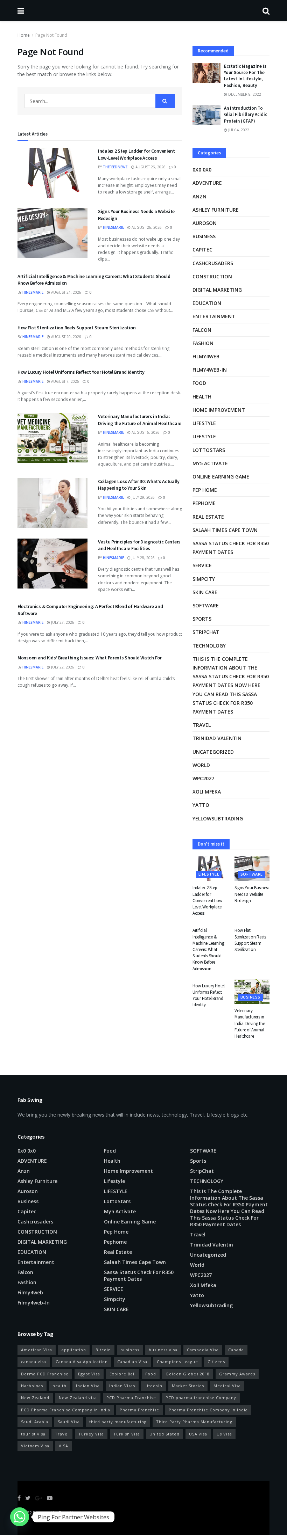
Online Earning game (220, 476)
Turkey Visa (91, 1434)
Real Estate (208, 516)
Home (24, 35)
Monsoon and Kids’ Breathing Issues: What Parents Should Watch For (90, 658)
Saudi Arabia (34, 1421)
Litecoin (153, 1385)
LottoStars (208, 450)
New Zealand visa (78, 1397)
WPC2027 (203, 778)
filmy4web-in (209, 369)
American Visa (36, 1349)
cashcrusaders (212, 263)
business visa (163, 1349)
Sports (201, 618)
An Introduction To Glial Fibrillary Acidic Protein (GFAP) (245, 114)
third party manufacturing (118, 1421)
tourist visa (33, 1434)
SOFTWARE (205, 605)
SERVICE (202, 565)
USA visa (198, 1434)
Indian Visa (88, 1385)
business (129, 1349)
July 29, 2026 (143, 497)
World (201, 765)
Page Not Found (51, 35)
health (59, 1385)
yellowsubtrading (217, 818)
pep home (204, 490)
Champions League (177, 1361)
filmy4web (205, 356)
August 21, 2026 (65, 292)
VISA (63, 1445)
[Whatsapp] (19, 1516)
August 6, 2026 (145, 432)
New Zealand (35, 1397)
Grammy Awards (237, 1373)
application (74, 1349)
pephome (204, 503)
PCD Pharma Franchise (131, 1397)
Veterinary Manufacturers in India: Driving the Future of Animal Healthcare (139, 419)
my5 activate (210, 463)
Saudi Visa (69, 1421)
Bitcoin (103, 1349)
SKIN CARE (204, 592)
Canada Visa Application (82, 1361)
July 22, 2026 (62, 667)
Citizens (216, 1361)
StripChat (205, 632)
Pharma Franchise (139, 1409)
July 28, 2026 (143, 557)
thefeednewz (115, 167)
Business (204, 236)
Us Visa (224, 1434)
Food (199, 383)
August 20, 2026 (65, 336)
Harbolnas (32, 1385)
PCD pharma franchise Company (201, 1397)
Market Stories (188, 1385)
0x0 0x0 (201, 169)
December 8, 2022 (244, 94)
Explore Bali (123, 1373)
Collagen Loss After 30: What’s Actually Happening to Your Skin (139, 484)
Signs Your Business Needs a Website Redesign (251, 894)
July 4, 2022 (238, 129)
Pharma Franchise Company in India (208, 1409)
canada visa (33, 1361)
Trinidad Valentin (216, 738)
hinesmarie (113, 227)
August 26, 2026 (150, 167)
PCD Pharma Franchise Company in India (65, 1409)
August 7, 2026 (64, 381)
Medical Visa (227, 1385)
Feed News (69, 1513)
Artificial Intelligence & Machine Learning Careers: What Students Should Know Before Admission (208, 949)
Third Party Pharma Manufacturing (194, 1421)
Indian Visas (122, 1385)
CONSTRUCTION (212, 276)
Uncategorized (213, 751)
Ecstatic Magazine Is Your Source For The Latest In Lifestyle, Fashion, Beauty (245, 75)
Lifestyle (204, 423)
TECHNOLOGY (209, 645)
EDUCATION (206, 303)
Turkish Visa (126, 1434)
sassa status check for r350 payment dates (230, 547)
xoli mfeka (206, 791)
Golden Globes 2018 (188, 1373)
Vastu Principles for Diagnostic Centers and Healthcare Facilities (139, 545)
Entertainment (213, 316)
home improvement (218, 410)
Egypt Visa (89, 1373)
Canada (236, 1349)
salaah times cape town (225, 530)
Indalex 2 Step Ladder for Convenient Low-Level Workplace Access (136, 154)
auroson (204, 223)
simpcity (203, 579)
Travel (201, 725)
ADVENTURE (207, 183)
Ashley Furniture (215, 209)
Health (201, 396)
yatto (200, 805)
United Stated (164, 1434)
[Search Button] (165, 101)
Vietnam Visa (35, 1445)
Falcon (201, 330)
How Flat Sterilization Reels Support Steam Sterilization (76, 327)
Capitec (202, 249)
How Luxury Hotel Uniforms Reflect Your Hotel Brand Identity (81, 372)
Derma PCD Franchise (45, 1373)
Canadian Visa (132, 1361)
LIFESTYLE (204, 436)
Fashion (203, 343)
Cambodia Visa (203, 1349)
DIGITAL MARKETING (217, 289)
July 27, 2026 (62, 622)
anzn (199, 196)
